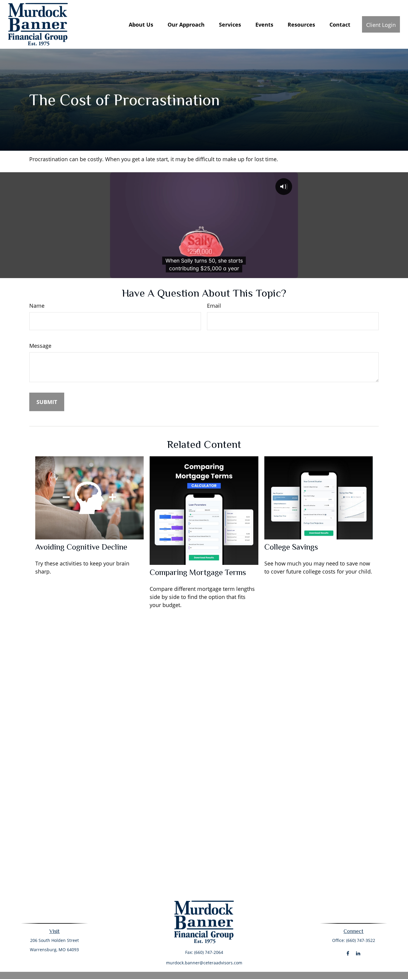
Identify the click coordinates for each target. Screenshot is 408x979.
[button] (141, 24)
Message (40, 345)
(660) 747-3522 (360, 940)
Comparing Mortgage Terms (198, 572)
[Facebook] (348, 953)
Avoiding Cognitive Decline (81, 546)
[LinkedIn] (358, 953)
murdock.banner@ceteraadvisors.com (204, 963)
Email (214, 305)
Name (37, 305)
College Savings (291, 546)
